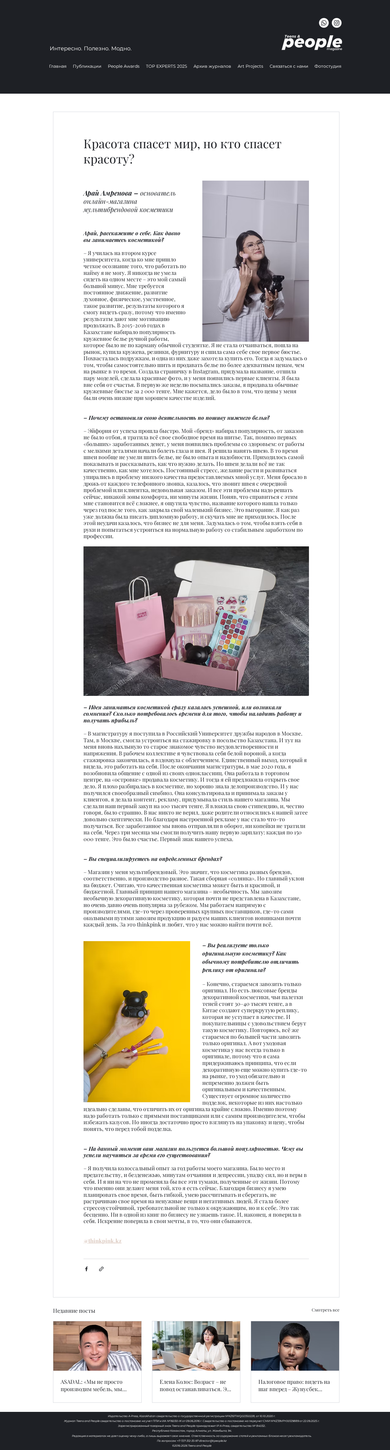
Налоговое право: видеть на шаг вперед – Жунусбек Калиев (294, 1385)
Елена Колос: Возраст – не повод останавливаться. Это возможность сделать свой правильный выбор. (196, 1385)
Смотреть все (325, 1310)
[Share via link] (101, 1269)
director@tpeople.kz (213, 1440)
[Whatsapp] (324, 23)
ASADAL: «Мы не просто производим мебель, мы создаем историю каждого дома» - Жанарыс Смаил (94, 1385)
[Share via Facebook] (86, 1269)
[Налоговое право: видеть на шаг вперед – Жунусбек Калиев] (295, 1346)
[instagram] (337, 23)
